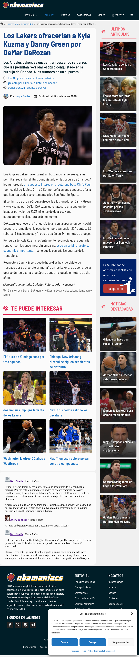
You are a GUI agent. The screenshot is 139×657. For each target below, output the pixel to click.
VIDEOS (101, 15)
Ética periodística (83, 587)
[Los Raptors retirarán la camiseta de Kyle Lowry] (118, 94)
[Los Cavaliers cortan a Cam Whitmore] (118, 59)
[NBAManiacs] (23, 5)
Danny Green (15, 290)
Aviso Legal (45, 646)
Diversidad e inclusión (85, 598)
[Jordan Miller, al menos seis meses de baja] (118, 369)
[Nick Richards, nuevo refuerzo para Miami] (118, 130)
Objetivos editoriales (84, 603)
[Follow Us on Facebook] (10, 625)
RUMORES (50, 15)
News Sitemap (29, 646)
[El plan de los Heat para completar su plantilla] (118, 405)
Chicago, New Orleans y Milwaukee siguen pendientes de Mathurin (69, 362)
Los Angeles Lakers (66, 290)
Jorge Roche (22, 96)
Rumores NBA (12, 23)
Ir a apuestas (115, 288)
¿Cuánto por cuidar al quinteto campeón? (32, 83)
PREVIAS (65, 15)
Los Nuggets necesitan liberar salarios (31, 78)
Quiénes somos (115, 581)
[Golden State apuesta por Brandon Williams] (118, 512)
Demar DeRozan (32, 290)
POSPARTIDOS (84, 15)
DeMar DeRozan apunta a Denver (27, 87)
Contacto (112, 598)
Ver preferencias (121, 642)
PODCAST (119, 15)
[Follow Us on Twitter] (18, 625)
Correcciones (81, 592)
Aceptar (65, 642)
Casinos (112, 592)
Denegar (93, 642)
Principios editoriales (85, 581)
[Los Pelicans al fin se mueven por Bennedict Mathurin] (118, 237)
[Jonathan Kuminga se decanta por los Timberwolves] (118, 201)
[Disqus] (47, 517)
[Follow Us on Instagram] (25, 625)
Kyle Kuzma (48, 290)
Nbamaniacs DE (116, 603)
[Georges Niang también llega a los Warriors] (118, 476)
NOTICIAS (29, 15)
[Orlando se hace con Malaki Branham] (118, 334)
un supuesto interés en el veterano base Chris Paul (57, 184)
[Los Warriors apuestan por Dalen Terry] (118, 166)
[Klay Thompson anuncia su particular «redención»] (118, 440)
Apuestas (112, 587)
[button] (132, 613)
